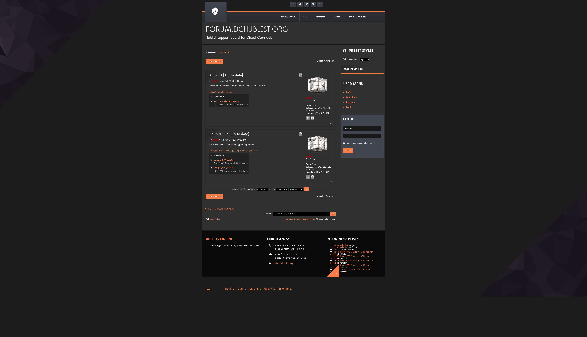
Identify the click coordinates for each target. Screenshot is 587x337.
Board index (215, 219)
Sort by (272, 189)
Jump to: (267, 213)
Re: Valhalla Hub (340, 245)
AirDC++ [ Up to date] (226, 75)
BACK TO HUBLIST (357, 16)
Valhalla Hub (339, 249)
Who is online (219, 239)
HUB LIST (253, 289)
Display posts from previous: (244, 189)
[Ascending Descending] (299, 189)
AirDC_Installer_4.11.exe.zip (226, 101)
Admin (215, 81)
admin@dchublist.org (284, 263)
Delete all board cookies (304, 219)
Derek (220, 52)
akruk (226, 52)
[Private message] (307, 118)
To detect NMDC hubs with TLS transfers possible (350, 270)
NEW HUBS (285, 289)
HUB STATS (269, 289)
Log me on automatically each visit (360, 143)
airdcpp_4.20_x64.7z (223, 160)
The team (289, 219)
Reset (208, 289)
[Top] (330, 123)
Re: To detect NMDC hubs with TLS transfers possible (352, 253)
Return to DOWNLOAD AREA (220, 209)
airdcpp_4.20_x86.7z (223, 168)
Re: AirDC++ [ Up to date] (229, 134)
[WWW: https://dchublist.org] (312, 118)
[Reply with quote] (300, 74)
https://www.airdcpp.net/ (220, 92)
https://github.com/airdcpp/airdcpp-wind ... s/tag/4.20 (233, 150)
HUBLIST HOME (234, 289)
